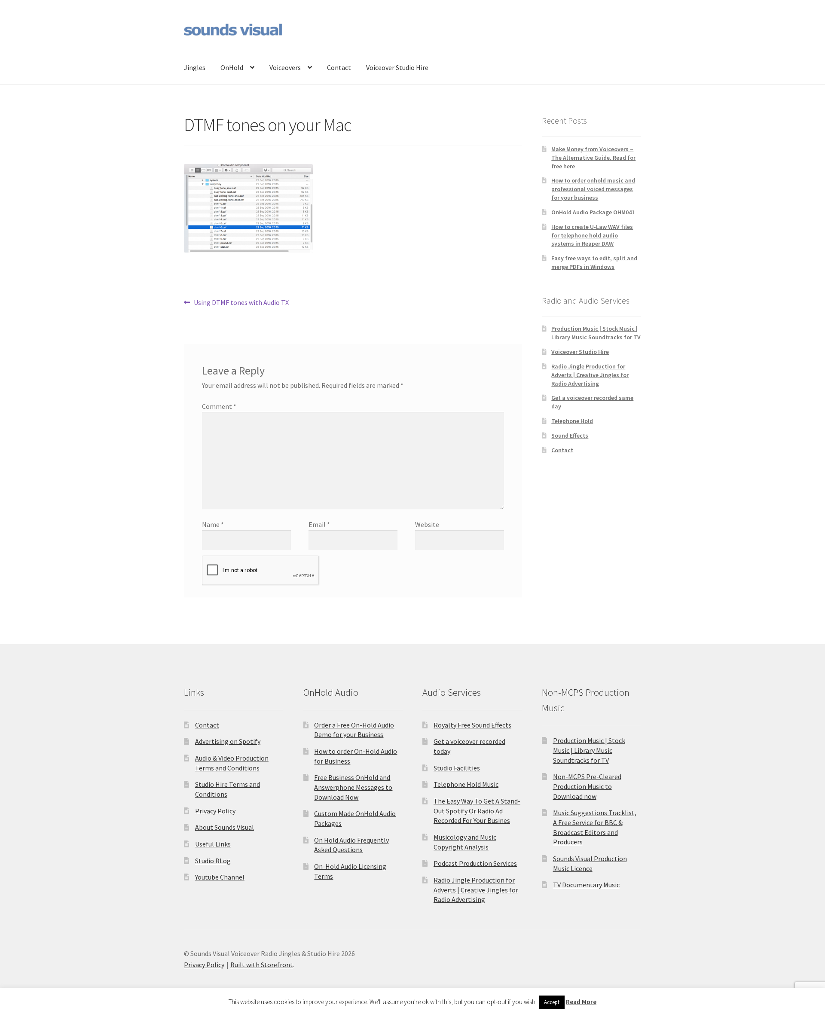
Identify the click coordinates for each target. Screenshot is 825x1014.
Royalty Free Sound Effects (472, 725)
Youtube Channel (219, 877)
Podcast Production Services (475, 863)
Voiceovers (285, 67)
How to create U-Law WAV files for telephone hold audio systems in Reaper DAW (592, 235)
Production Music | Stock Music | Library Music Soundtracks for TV (596, 333)
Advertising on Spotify (227, 741)
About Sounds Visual (224, 827)
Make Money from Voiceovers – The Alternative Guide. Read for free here (593, 157)
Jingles (194, 67)
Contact (339, 67)
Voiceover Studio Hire (397, 67)
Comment (219, 406)
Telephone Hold (572, 421)
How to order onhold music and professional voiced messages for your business (593, 189)
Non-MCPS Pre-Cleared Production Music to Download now (587, 786)
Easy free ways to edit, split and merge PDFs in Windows (594, 262)
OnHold (231, 67)
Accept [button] (551, 1002)
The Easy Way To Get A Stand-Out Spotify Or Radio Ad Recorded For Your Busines (477, 811)
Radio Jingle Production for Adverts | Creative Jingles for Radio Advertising (590, 374)
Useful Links (213, 844)
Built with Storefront (261, 964)
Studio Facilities (457, 768)
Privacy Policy (215, 811)
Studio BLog (213, 860)
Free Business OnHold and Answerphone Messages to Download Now (353, 787)
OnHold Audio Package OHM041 (593, 212)
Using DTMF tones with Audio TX (241, 303)
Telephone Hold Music (466, 784)
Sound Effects (569, 435)
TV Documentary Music (586, 884)
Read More (581, 1002)
